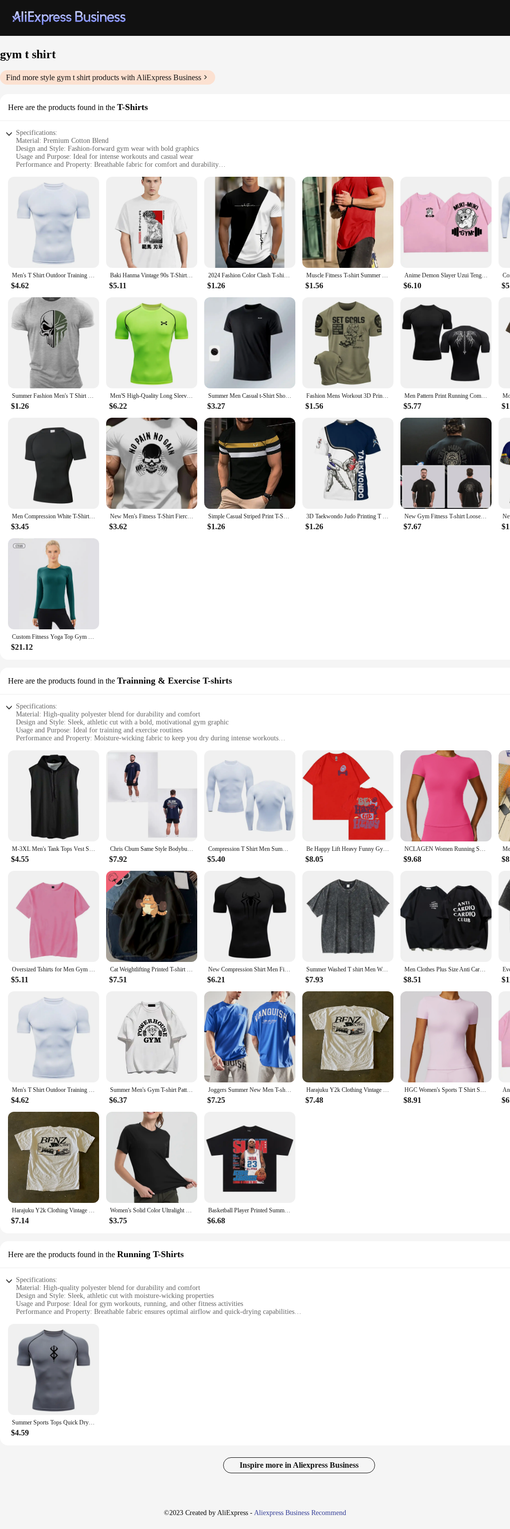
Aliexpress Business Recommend (300, 1513)
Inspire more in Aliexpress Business (299, 1465)
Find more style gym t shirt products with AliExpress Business (103, 77)
